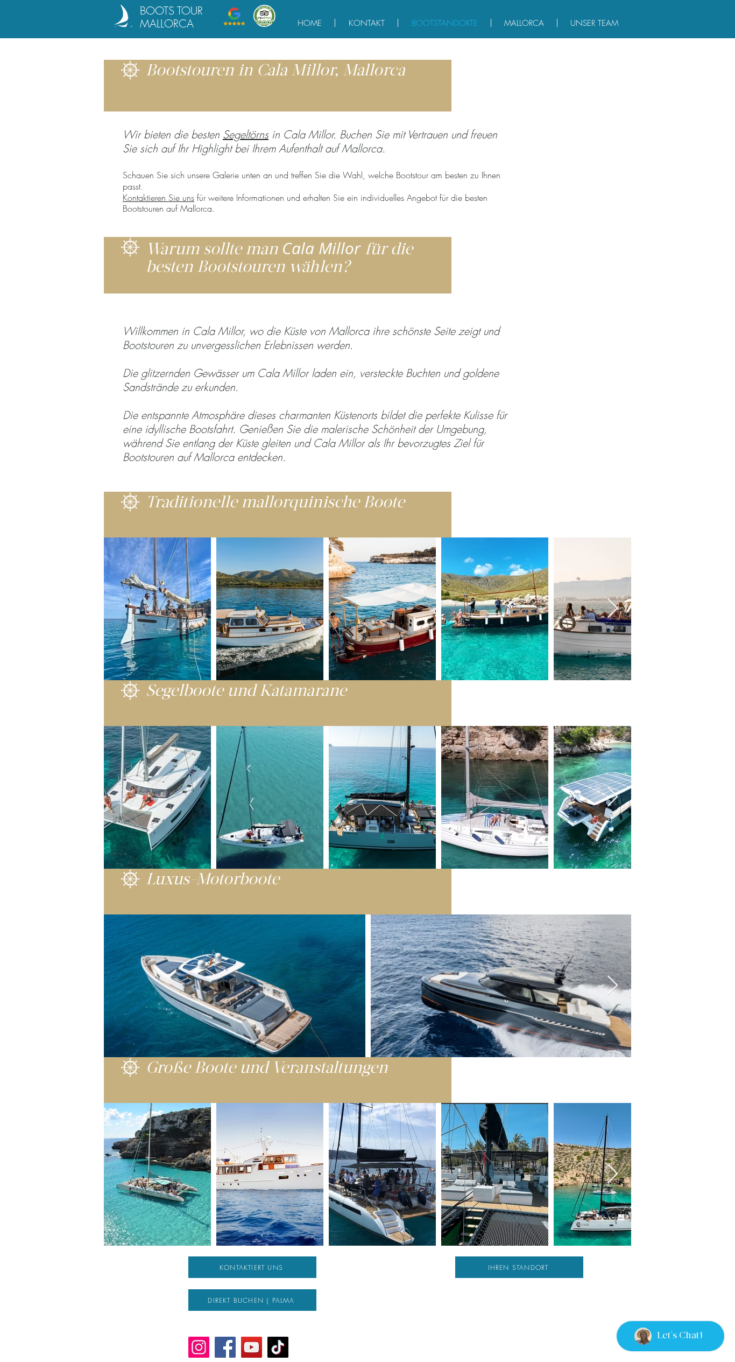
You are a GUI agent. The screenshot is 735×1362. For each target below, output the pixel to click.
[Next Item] (612, 608)
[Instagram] (198, 1347)
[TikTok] (277, 1347)
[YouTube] (251, 1347)
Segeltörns (245, 134)
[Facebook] (225, 1347)
